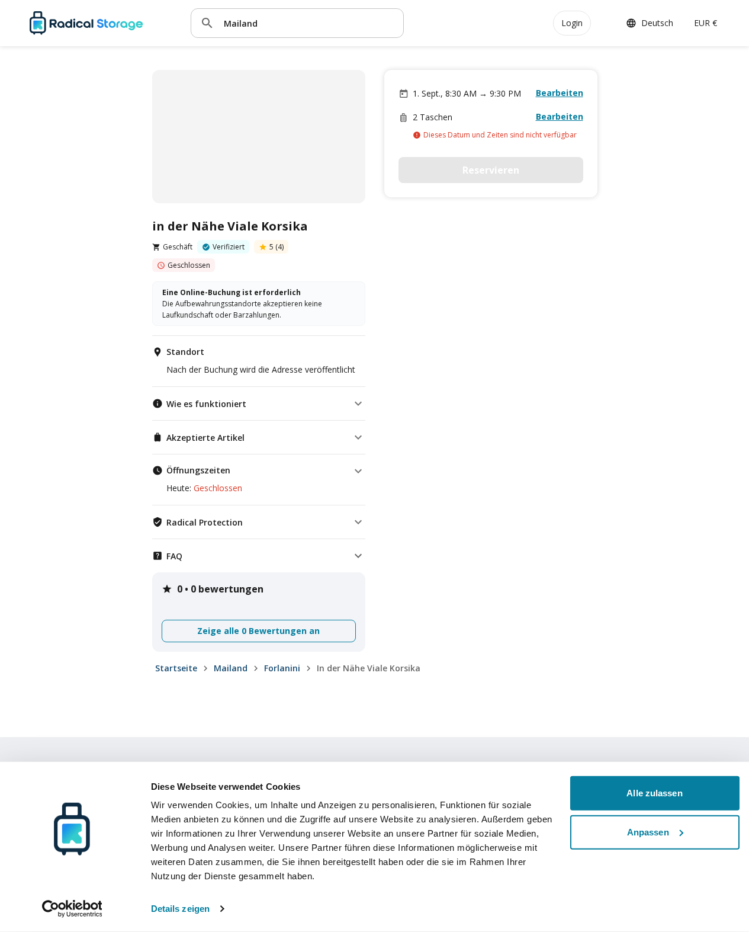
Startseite (176, 668)
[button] (258, 403)
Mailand (230, 668)
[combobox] (309, 22)
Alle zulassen (654, 793)
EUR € (705, 22)
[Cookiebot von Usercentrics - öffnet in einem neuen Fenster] (72, 909)
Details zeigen (180, 909)
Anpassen (648, 832)
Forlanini (282, 668)
